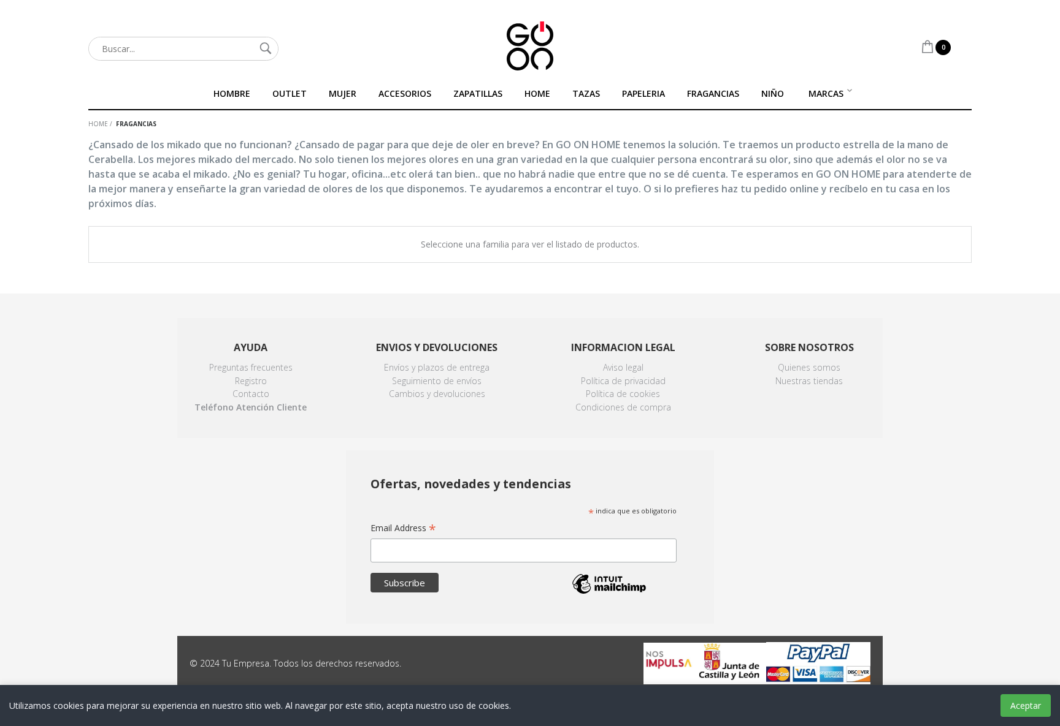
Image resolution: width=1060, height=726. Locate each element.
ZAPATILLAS (477, 93)
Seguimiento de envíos (437, 381)
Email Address (403, 529)
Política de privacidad (623, 381)
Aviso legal (623, 367)
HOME (537, 93)
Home (98, 123)
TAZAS (586, 93)
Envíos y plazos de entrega (437, 367)
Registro (251, 381)
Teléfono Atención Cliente (250, 407)
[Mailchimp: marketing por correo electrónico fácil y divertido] (609, 593)
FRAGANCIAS (713, 93)
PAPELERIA (643, 93)
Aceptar (1025, 705)
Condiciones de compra (623, 407)
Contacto (250, 393)
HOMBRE (231, 93)
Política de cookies (623, 393)
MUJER (342, 93)
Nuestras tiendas (809, 381)
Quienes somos (809, 367)
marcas (825, 93)
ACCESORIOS (404, 93)
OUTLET (289, 93)
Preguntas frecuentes (251, 367)
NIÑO (772, 93)
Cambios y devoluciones (437, 393)
